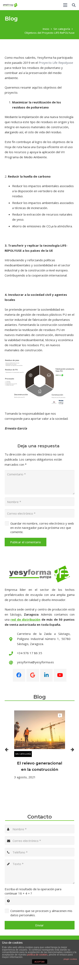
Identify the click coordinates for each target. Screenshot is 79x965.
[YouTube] (60, 675)
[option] (39, 745)
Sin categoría (23, 753)
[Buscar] (74, 5)
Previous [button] (7, 749)
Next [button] (72, 749)
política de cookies (37, 954)
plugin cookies (70, 959)
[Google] (32, 675)
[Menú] (65, 5)
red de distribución (25, 619)
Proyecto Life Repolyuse (56, 63)
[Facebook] (19, 675)
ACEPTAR (39, 962)
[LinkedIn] (46, 675)
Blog (39, 697)
